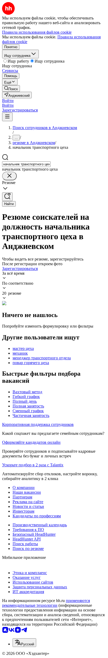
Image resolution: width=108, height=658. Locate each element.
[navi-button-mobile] (7, 117)
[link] (11, 88)
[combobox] (26, 164)
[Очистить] (9, 176)
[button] (8, 100)
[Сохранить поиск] (7, 196)
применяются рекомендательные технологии (46, 603)
